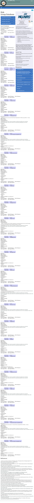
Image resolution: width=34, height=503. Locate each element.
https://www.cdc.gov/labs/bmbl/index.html (7, 476)
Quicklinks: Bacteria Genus (6, 17)
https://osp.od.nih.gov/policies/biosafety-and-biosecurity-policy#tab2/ (12, 493)
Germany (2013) (19, 86)
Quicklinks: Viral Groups (6, 19)
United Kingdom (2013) (20, 90)
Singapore (18, 88)
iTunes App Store (18, 28)
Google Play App (26, 28)
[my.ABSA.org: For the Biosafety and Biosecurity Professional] (3, 3)
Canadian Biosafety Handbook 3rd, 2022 (24, 82)
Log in (32, 0)
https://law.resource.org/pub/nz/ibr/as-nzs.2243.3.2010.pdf (10, 465)
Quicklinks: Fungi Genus (6, 21)
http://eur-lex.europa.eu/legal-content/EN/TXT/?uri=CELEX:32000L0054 (12, 483)
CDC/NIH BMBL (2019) (20, 69)
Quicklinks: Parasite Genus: (6, 23)
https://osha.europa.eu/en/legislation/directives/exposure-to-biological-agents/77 (14, 484)
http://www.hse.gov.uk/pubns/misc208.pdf (7, 462)
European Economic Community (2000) (23, 84)
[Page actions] (32, 10)
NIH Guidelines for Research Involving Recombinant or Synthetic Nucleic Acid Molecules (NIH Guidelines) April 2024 (23, 72)
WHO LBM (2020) (19, 75)
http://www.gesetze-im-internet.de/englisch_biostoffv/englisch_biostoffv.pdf (13, 470)
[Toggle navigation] (1, 8)
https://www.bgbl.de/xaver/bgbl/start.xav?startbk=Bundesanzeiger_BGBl (12, 473)
